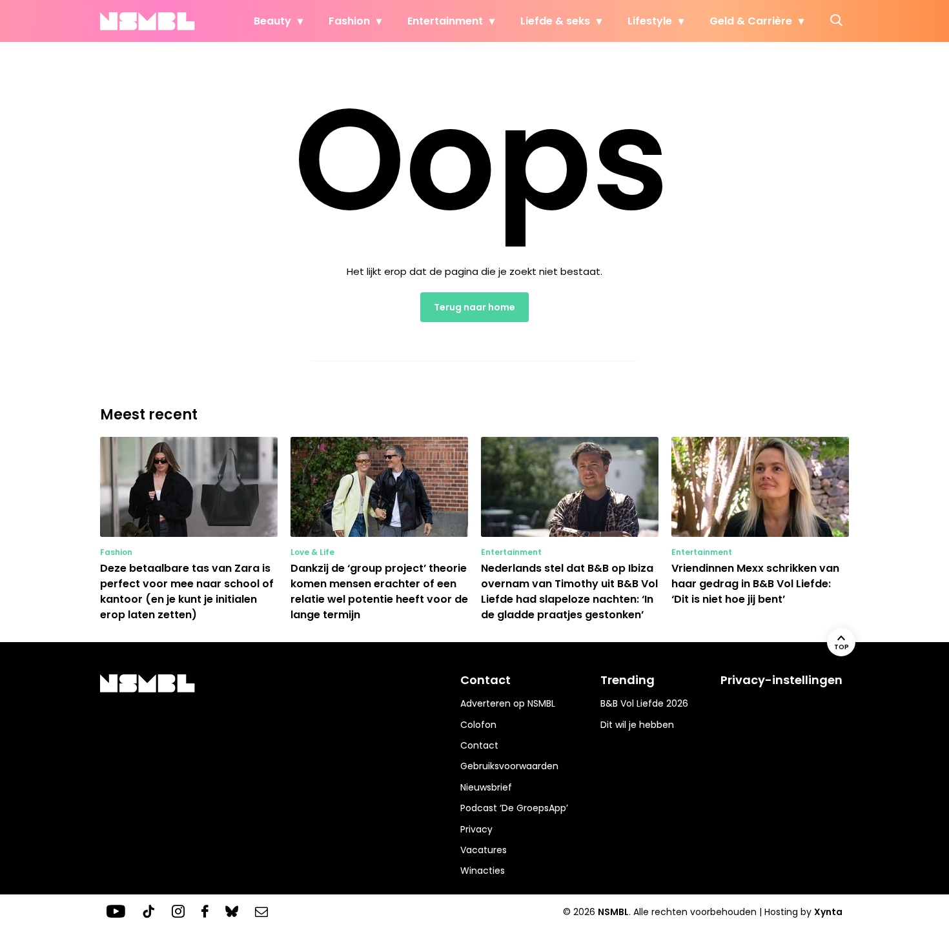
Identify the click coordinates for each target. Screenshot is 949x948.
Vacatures (483, 849)
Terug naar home (474, 307)
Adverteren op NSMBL (507, 703)
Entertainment (445, 21)
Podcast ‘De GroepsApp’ (514, 808)
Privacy (476, 829)
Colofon (478, 724)
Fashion (349, 21)
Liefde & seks (555, 21)
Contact (479, 745)
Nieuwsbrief (486, 787)
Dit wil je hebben (637, 724)
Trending (627, 680)
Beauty (272, 21)
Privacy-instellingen (781, 680)
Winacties (482, 870)
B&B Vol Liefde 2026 (644, 703)
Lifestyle (650, 21)
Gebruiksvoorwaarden (509, 766)
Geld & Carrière (750, 21)
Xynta (828, 911)
